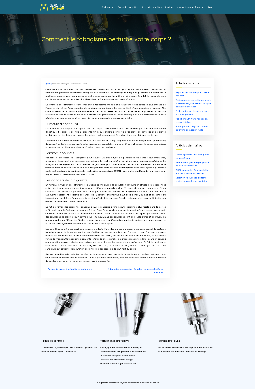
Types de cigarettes (128, 7)
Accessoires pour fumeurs (190, 7)
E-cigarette (108, 7)
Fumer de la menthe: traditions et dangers (70, 269)
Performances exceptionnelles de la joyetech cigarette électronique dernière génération (193, 103)
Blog (210, 7)
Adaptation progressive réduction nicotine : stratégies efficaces (135, 271)
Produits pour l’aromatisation (157, 7)
